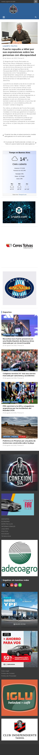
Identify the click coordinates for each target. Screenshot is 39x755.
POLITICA (14, 46)
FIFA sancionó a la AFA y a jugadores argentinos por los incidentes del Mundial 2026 (18, 408)
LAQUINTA (6, 46)
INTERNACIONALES (8, 526)
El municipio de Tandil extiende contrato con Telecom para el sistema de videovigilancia (19, 143)
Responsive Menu (36, 1)
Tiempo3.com (22, 194)
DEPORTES (6, 334)
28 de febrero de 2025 (10, 58)
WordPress (26, 752)
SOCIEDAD (22, 436)
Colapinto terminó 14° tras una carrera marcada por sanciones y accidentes (19, 375)
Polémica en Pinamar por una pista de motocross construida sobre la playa (19, 442)
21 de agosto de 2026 (9, 413)
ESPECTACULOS (7, 524)
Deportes (7, 312)
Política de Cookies (7, 673)
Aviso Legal (5, 671)
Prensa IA (21, 58)
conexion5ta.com (25, 747)
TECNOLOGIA (6, 536)
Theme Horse (22, 750)
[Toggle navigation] (3, 17)
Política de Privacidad (8, 676)
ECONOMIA (5, 521)
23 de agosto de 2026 (9, 345)
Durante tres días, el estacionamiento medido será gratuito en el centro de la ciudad (20, 135)
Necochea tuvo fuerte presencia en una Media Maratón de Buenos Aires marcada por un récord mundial (18, 341)
